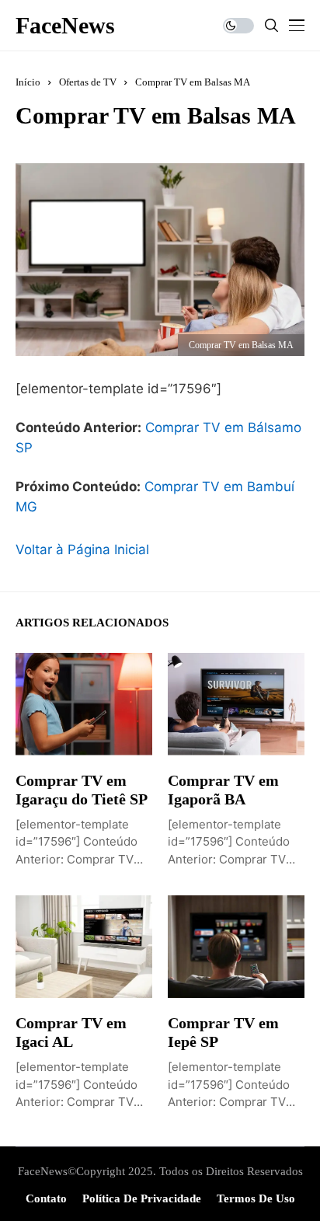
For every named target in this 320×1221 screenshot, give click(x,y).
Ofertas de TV (88, 82)
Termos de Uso (256, 1198)
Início (28, 82)
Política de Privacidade (141, 1198)
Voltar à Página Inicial (82, 549)
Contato (46, 1198)
